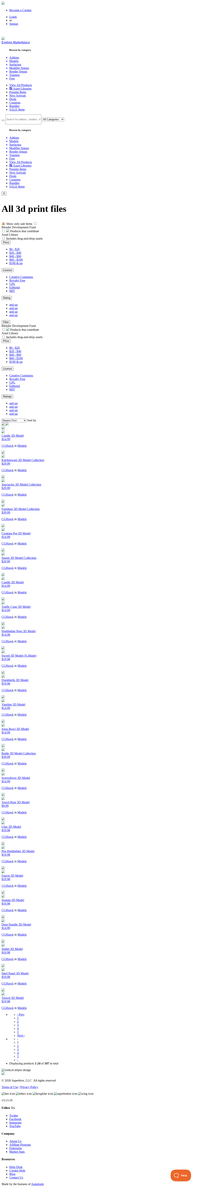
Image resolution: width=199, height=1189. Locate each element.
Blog (12, 1174)
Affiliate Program (20, 1144)
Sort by (31, 420)
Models (22, 445)
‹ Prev (20, 1014)
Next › (21, 1035)
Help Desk (16, 1167)
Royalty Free (17, 280)
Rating (6, 297)
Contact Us (16, 1177)
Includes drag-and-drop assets (24, 238)
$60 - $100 (16, 259)
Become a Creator (20, 10)
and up (13, 304)
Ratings (7, 396)
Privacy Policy (29, 1087)
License (7, 270)
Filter (6, 322)
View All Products (20, 85)
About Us (15, 1141)
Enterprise (15, 1148)
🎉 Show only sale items (17, 223)
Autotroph (37, 1184)
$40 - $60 (15, 256)
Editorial (14, 287)
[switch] (35, 223)
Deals (12, 99)
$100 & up (16, 263)
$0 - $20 (14, 249)
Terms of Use (10, 1087)
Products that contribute (24, 231)
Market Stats (17, 1151)
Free (12, 78)
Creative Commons (21, 277)
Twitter (13, 1115)
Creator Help (17, 1170)
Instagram (15, 1122)
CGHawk (8, 445)
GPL (12, 284)
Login (13, 16)
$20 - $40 (15, 252)
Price (6, 242)
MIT (12, 291)
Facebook (15, 1119)
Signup (13, 23)
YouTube (15, 1126)
